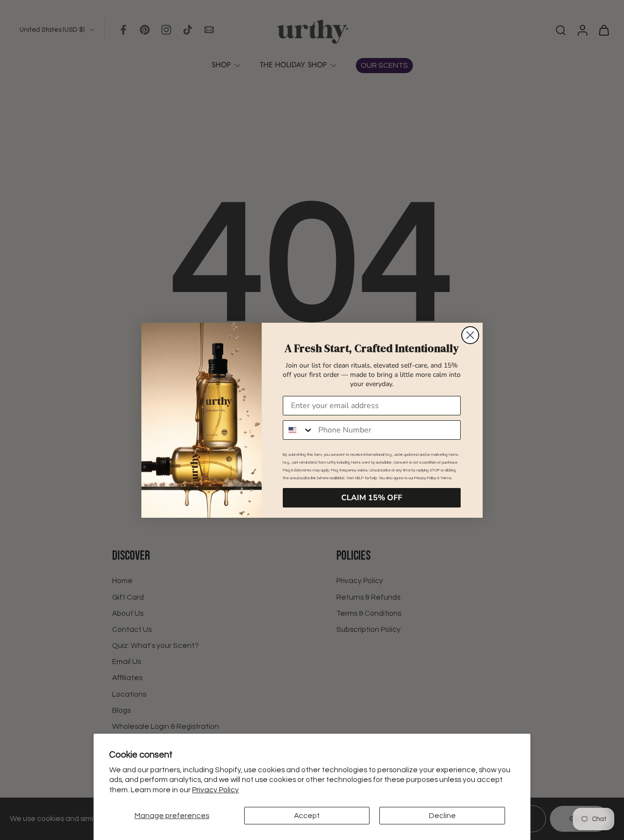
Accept (307, 816)
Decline (442, 816)
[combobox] (298, 430)
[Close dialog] (470, 335)
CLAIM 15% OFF (371, 497)
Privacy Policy (215, 790)
